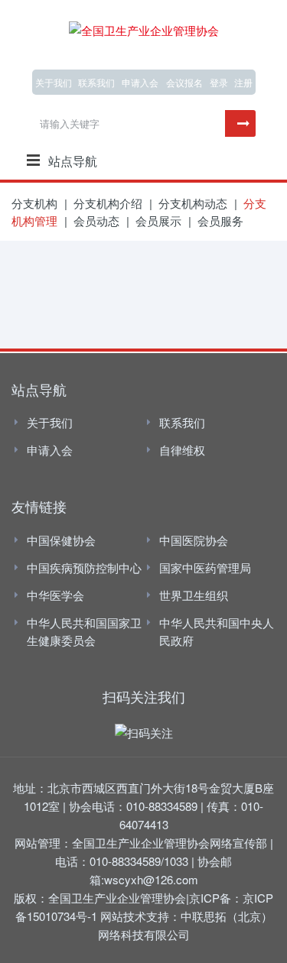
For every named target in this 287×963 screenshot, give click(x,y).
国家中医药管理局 (205, 567)
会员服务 (220, 220)
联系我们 (96, 82)
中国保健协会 (61, 540)
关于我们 (53, 82)
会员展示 (158, 220)
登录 (219, 82)
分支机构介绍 (107, 203)
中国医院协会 (193, 540)
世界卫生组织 (193, 595)
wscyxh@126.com (151, 879)
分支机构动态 (192, 203)
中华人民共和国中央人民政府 (216, 631)
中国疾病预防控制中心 (84, 567)
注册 (243, 82)
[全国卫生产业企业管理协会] (144, 28)
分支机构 (34, 203)
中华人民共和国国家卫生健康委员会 (84, 631)
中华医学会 (55, 595)
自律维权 (182, 450)
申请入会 (50, 450)
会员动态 (96, 220)
